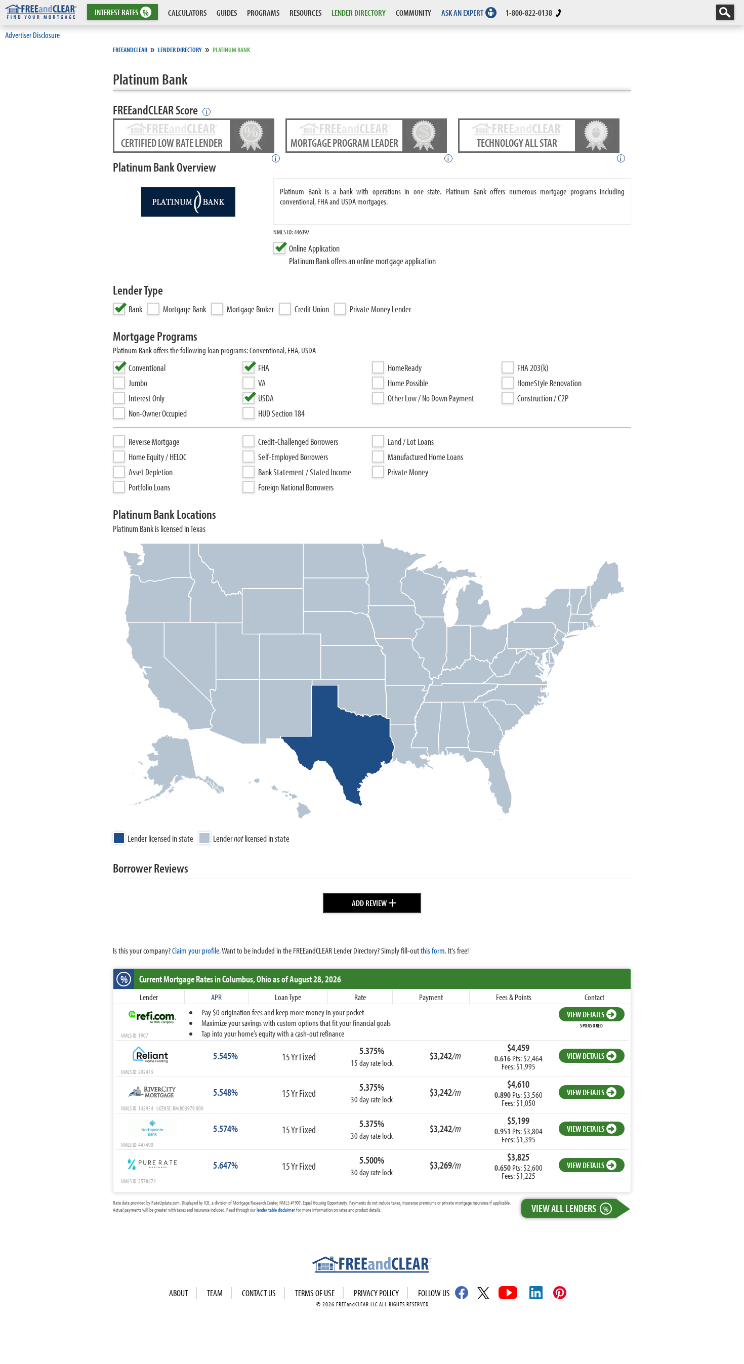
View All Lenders (569, 1208)
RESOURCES (305, 12)
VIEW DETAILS (585, 1014)
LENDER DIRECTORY (359, 12)
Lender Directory (180, 49)
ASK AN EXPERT (462, 12)
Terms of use (315, 1293)
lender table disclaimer (276, 1209)
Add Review (374, 901)
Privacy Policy (376, 1293)
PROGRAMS (263, 12)
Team (215, 1293)
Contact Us (259, 1293)
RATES (122, 12)
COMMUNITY (413, 12)
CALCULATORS (187, 12)
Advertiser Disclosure (32, 34)
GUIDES (227, 12)
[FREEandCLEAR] (372, 1265)
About (178, 1293)
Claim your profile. (196, 950)
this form (433, 950)
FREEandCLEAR (130, 49)
